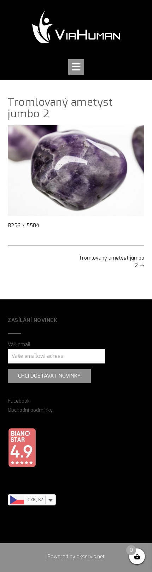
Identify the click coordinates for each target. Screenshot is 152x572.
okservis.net (90, 556)
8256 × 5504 (23, 225)
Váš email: (19, 344)
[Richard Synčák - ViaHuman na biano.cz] (22, 465)
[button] (76, 67)
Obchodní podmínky (30, 410)
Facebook (19, 401)
